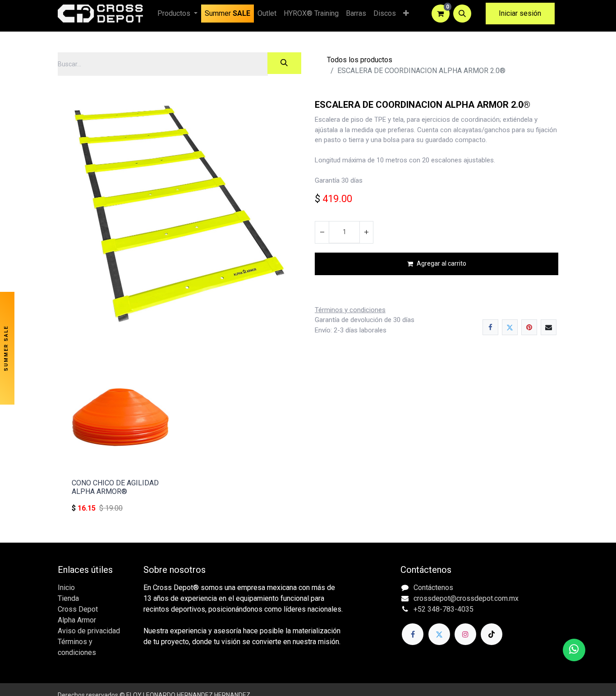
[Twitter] (510, 327)
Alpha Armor (77, 620)
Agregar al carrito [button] (441, 263)
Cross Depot (78, 609)
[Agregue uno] (366, 232)
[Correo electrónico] (548, 327)
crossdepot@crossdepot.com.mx (466, 598)
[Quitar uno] (322, 232)
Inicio (66, 587)
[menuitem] (227, 14)
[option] (308, 440)
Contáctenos (433, 587)
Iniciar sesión (520, 13)
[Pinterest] (529, 327)
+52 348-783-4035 (443, 609)
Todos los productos (359, 59)
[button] (462, 14)
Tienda (68, 598)
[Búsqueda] (284, 63)
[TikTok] (491, 634)
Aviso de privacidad (89, 631)
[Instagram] (465, 634)
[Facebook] (490, 327)
